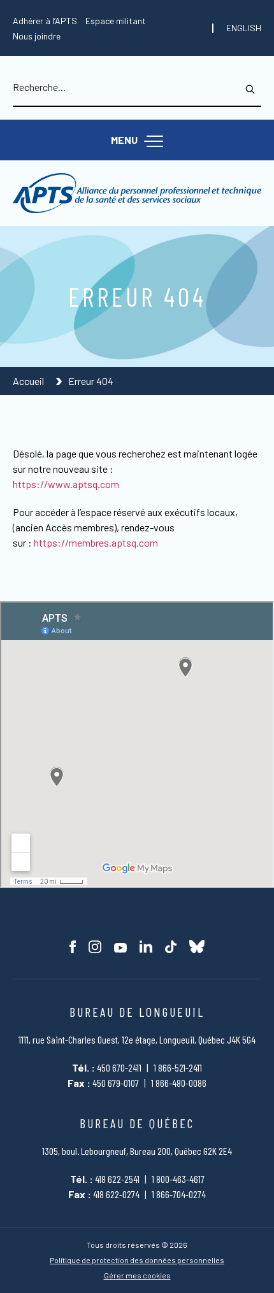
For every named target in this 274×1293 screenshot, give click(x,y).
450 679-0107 (115, 1083)
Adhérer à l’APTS (45, 20)
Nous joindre (37, 36)
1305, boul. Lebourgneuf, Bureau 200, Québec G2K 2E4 (137, 1151)
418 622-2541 (117, 1179)
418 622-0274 (116, 1194)
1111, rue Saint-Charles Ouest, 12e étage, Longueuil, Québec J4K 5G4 (137, 1039)
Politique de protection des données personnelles (137, 1260)
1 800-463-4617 (178, 1179)
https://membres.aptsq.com (96, 542)
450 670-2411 (119, 1067)
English (243, 28)
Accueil (29, 381)
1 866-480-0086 (178, 1083)
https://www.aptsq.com (66, 484)
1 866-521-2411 (178, 1067)
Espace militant (115, 20)
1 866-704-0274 (179, 1194)
